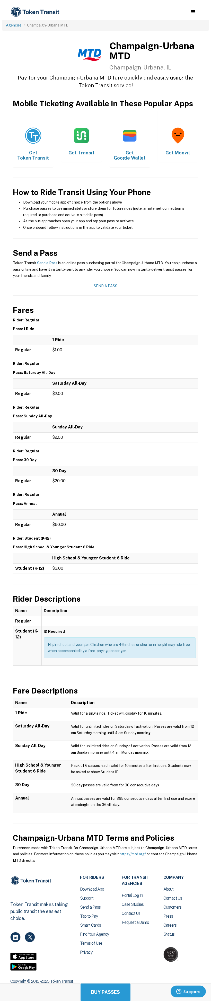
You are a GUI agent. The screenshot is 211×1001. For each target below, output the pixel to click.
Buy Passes (105, 992)
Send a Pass (47, 263)
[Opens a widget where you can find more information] (188, 992)
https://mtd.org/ (133, 854)
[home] (36, 12)
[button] (193, 12)
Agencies (14, 25)
